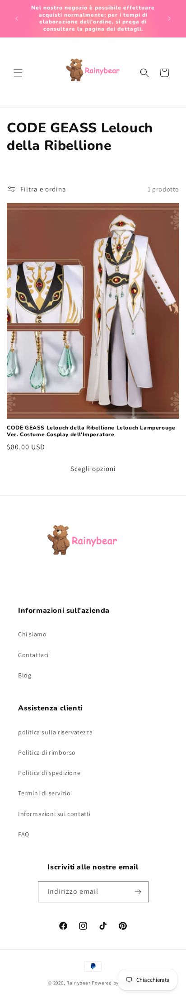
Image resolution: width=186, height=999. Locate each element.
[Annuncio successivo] (169, 18)
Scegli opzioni (93, 468)
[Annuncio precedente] (17, 18)
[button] (18, 73)
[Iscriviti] (138, 891)
